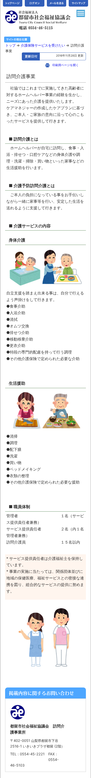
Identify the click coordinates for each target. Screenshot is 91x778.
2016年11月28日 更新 (71, 55)
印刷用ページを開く (65, 65)
